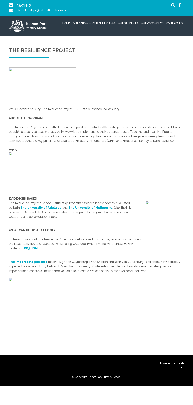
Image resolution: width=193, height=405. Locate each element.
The (71, 207)
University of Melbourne (93, 207)
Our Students (128, 23)
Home (66, 23)
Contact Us (174, 23)
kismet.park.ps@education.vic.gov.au (42, 10)
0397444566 (25, 5)
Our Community (152, 23)
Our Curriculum (103, 23)
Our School (81, 23)
